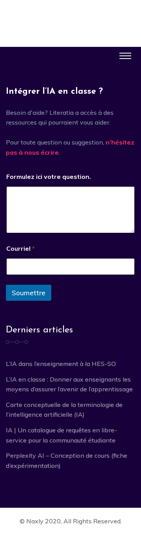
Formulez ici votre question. (48, 176)
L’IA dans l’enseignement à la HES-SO (61, 364)
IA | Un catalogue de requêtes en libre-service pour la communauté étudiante (61, 435)
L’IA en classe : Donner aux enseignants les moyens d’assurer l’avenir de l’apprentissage (69, 384)
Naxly (34, 521)
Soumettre (28, 293)
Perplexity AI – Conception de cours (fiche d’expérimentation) (66, 460)
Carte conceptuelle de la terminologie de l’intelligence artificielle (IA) (64, 410)
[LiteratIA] (70, 16)
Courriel (20, 248)
